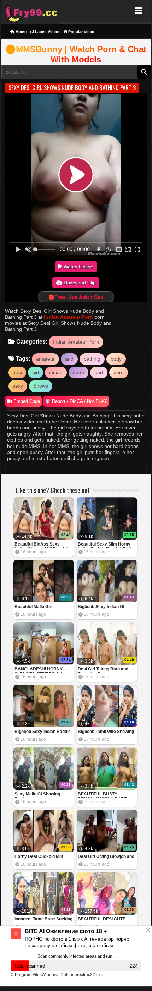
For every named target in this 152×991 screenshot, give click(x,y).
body (116, 359)
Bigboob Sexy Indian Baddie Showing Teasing (42, 732)
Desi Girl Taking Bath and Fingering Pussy (103, 670)
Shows (40, 386)
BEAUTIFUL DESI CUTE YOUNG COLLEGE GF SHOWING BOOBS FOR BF (104, 919)
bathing (92, 359)
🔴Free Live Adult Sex (76, 297)
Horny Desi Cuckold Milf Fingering (38, 857)
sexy (18, 386)
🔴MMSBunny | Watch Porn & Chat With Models (75, 54)
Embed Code (26, 401)
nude (78, 372)
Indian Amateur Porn (68, 317)
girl (35, 372)
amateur (45, 359)
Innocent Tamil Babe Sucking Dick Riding (43, 919)
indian (56, 372)
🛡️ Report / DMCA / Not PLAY (76, 401)
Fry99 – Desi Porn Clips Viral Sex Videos (30, 11)
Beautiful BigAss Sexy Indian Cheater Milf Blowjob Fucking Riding (41, 545)
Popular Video (80, 31)
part (98, 372)
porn (118, 372)
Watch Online (77, 266)
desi (17, 372)
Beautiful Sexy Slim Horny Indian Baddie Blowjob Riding (107, 545)
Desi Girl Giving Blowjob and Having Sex (106, 857)
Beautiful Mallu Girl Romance (33, 607)
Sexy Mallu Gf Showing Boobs (37, 795)
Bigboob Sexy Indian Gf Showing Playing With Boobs (106, 607)
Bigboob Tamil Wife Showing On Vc (106, 732)
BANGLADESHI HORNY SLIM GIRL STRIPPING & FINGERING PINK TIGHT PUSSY (38, 670)
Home (20, 31)
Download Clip (79, 282)
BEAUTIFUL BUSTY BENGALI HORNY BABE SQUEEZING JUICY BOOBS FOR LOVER (105, 795)
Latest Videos (47, 31)
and (69, 359)
